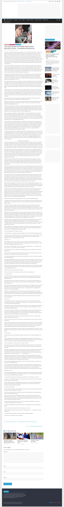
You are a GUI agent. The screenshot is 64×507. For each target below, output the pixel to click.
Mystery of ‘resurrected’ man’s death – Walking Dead (23, 441)
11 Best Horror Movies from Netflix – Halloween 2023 (55, 75)
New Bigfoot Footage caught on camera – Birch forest (55, 98)
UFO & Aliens (48, 52)
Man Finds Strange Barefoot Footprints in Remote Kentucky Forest (9, 441)
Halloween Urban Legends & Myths (21, 1)
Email (5, 471)
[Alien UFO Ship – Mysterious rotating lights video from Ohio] (48, 85)
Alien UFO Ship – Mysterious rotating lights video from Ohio (55, 87)
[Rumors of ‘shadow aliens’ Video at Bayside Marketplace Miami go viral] (52, 41)
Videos (52, 52)
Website (5, 477)
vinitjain (53, 59)
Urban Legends (9, 19)
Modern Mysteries (29, 19)
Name (5, 466)
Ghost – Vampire (22, 19)
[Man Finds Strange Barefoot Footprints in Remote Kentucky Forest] (10, 433)
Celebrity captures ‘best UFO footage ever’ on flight (56, 92)
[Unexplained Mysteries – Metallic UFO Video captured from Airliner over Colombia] (48, 67)
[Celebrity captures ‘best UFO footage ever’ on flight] (48, 91)
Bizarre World (45, 19)
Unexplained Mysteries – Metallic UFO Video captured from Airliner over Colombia (55, 69)
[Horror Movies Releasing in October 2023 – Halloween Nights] (48, 79)
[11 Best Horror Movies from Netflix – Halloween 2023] (48, 73)
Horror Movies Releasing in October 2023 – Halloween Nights (55, 81)
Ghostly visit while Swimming (35, 441)
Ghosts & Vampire (12, 44)
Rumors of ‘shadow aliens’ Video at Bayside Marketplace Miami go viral (52, 56)
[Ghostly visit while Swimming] (37, 433)
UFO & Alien (15, 19)
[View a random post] (59, 20)
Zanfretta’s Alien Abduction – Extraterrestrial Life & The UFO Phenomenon (20, 421)
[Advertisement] (39, 10)
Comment (6, 451)
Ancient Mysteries (38, 19)
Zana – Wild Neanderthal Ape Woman (35, 426)
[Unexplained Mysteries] (5, 20)
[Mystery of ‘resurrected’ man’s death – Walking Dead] (23, 433)
